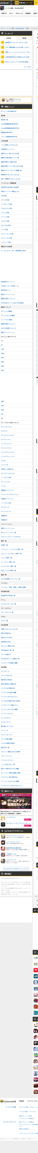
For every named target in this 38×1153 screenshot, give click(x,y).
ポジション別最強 (6, 311)
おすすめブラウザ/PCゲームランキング (17, 869)
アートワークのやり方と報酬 (10, 781)
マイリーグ (4, 730)
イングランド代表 (6, 204)
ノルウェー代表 (6, 242)
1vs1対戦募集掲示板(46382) (9, 124)
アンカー (4, 486)
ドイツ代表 (4, 229)
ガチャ (11, 13)
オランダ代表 (5, 200)
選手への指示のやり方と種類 (10, 769)
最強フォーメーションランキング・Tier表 (18, 52)
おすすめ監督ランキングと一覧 (10, 579)
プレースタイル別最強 (8, 315)
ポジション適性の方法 (8, 646)
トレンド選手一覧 (6, 558)
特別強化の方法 (6, 642)
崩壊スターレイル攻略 (25, 1116)
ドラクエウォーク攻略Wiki (26, 1118)
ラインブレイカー (6, 427)
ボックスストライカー (8, 435)
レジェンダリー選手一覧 (8, 566)
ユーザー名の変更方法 (8, 688)
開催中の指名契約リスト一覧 (10, 158)
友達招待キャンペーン (8, 149)
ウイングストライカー (8, 452)
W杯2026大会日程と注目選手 (10, 187)
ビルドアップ (5, 507)
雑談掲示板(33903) (6, 132)
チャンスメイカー (6, 448)
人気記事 (8, 38)
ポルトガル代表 (6, 225)
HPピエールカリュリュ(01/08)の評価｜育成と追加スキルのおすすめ (18, 62)
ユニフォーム (5, 671)
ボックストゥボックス (8, 473)
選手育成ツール (6, 290)
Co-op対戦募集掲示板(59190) (10, 128)
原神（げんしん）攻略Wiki (26, 1122)
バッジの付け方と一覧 (8, 764)
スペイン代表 (5, 217)
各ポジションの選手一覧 (8, 570)
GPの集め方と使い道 (7, 650)
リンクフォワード (6, 444)
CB (2, 414)
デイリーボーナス (6, 735)
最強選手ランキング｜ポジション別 (16, 42)
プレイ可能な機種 (6, 739)
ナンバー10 (4, 465)
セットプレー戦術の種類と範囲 (10, 773)
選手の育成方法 (6, 633)
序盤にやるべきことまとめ (9, 629)
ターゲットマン (6, 439)
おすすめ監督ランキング (8, 328)
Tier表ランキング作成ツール (10, 286)
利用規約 (21, 1101)
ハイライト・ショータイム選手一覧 (12, 549)
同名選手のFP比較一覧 (8, 595)
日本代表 (4, 196)
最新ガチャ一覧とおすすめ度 (10, 153)
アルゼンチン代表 (6, 208)
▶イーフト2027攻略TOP (8, 111)
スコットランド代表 (7, 234)
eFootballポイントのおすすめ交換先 (12, 303)
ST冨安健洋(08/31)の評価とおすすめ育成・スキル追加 (18, 57)
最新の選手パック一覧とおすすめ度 (12, 166)
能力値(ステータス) (7, 726)
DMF (2, 401)
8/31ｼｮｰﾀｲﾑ (19, 13)
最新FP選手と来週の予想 (9, 162)
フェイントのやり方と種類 (9, 709)
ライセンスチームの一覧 (8, 604)
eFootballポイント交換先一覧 (10, 659)
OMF (2, 366)
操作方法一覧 (5, 747)
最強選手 (28, 13)
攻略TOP (4, 13)
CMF (2, 370)
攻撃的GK (4, 516)
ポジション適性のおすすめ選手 (10, 752)
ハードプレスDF (6, 503)
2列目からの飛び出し (7, 469)
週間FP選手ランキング (8, 299)
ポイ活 (11, 2)
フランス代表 (5, 213)
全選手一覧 (4, 545)
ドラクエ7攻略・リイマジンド (27, 1112)
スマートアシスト (6, 756)
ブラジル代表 (5, 221)
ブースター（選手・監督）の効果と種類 (13, 587)
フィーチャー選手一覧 (8, 562)
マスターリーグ (6, 722)
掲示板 (24, 38)
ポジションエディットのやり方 (10, 537)
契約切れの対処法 (6, 680)
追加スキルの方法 (6, 637)
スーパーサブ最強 (6, 320)
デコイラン (4, 431)
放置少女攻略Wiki (24, 1129)
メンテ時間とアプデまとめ (9, 145)
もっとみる (27, 67)
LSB (2, 406)
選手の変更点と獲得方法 (8, 684)
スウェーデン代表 (6, 238)
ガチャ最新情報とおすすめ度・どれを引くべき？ (18, 47)
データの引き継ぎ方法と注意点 (10, 701)
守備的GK (4, 520)
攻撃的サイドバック (7, 490)
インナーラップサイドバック (10, 494)
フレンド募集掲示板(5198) (9, 137)
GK (2, 418)
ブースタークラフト (7, 760)
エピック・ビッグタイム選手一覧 (11, 553)
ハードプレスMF (6, 477)
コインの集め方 (6, 654)
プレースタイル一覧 (7, 612)
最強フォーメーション (8, 294)
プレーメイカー (6, 482)
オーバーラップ (6, 511)
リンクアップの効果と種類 (9, 663)
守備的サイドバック (7, 499)
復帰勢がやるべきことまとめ (10, 175)
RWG (2, 353)
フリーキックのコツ (7, 713)
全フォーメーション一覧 (8, 532)
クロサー (4, 461)
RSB (2, 410)
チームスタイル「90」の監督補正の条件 (13, 251)
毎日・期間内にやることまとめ (10, 179)
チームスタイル (6, 718)
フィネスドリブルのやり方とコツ (11, 785)
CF (2, 341)
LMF (2, 358)
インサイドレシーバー (8, 456)
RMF (2, 362)
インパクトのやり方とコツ (9, 697)
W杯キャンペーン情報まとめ (10, 191)
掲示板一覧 (4, 120)
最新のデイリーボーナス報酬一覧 (11, 170)
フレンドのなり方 (6, 675)
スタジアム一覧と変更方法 (9, 777)
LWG (2, 349)
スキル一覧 (4, 621)
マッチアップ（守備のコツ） (10, 705)
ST (2, 345)
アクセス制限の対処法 (8, 743)
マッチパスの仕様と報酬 (8, 692)
